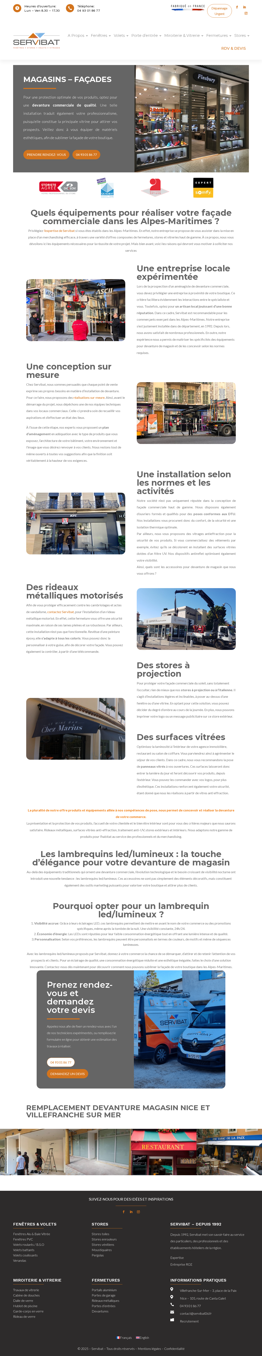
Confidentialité (174, 1348)
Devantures (100, 1311)
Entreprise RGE (181, 1264)
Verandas (19, 1260)
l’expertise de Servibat (59, 231)
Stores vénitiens (103, 1244)
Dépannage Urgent (219, 11)
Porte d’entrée (144, 35)
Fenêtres (99, 35)
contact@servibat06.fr (196, 1313)
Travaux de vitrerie (26, 1290)
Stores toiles (100, 1234)
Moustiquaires (102, 1250)
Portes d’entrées (103, 1306)
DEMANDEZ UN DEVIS (67, 1074)
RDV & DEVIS (233, 48)
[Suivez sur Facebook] (237, 7)
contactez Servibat (60, 612)
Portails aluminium (104, 1290)
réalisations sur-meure (89, 397)
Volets (119, 35)
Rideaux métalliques (105, 1300)
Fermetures (217, 35)
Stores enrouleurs (104, 1239)
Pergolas (98, 1255)
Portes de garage (103, 1295)
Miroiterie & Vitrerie (182, 35)
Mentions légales (149, 1348)
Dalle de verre (23, 1300)
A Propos (76, 35)
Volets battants (23, 1250)
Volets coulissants (25, 1255)
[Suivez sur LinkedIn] (244, 7)
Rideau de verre (24, 1316)
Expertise (177, 1257)
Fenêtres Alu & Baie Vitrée (31, 1234)
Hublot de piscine (25, 1306)
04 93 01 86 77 (88, 10)
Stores (240, 35)
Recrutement (189, 1321)
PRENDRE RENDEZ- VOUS (46, 154)
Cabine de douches (26, 1295)
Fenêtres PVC (23, 1239)
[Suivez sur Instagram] (246, 13)
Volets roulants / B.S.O (28, 1244)
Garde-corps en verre (28, 1311)
